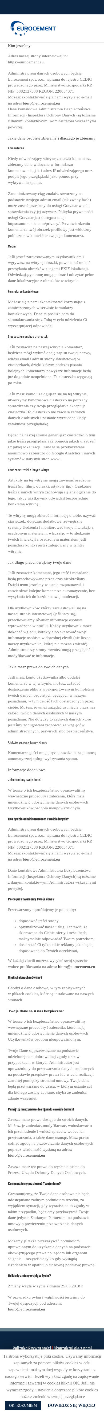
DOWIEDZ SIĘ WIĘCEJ (71, 1405)
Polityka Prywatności (32, 1349)
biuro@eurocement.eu (41, 103)
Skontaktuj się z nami (73, 1349)
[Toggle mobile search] (84, 22)
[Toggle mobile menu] (94, 22)
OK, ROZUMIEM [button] (23, 1406)
